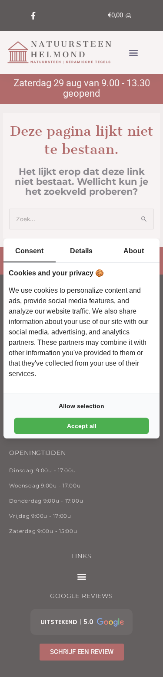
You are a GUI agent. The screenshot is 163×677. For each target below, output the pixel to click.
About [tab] (133, 251)
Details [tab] (81, 251)
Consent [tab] (29, 251)
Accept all (81, 425)
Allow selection (81, 405)
